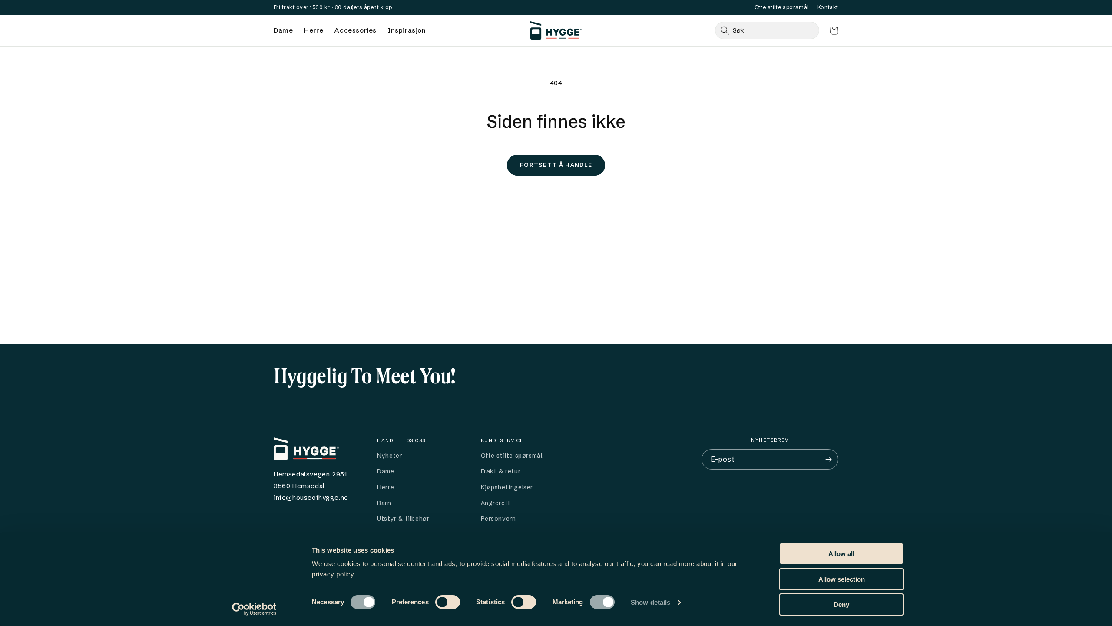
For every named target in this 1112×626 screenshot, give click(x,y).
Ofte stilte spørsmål (782, 7)
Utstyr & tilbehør (403, 519)
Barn (384, 503)
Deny (841, 604)
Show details (650, 602)
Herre (313, 30)
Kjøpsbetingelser (507, 487)
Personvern (498, 519)
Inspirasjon (407, 30)
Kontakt (827, 7)
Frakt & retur (501, 471)
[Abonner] (828, 459)
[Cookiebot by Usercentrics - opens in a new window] (254, 609)
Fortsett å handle (556, 164)
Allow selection (841, 579)
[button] (834, 30)
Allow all (841, 553)
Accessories (355, 30)
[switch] (447, 602)
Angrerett (496, 503)
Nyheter (389, 456)
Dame (283, 30)
